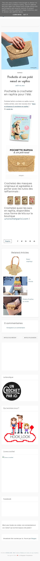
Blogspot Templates (26, 555)
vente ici (9, 109)
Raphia (20, 72)
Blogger (33, 538)
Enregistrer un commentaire (16, 327)
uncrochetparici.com (16, 218)
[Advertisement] (20, 229)
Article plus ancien (30, 337)
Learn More (17, 14)
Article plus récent (10, 337)
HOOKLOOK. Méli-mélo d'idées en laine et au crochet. (22, 552)
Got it (25, 14)
